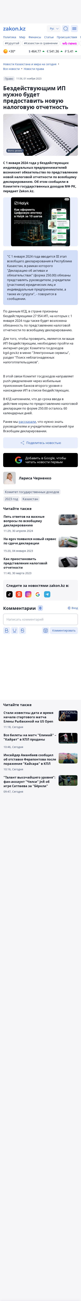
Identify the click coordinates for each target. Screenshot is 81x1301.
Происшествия (67, 37)
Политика (9, 37)
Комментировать (63, 630)
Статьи (49, 37)
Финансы (35, 37)
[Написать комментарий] (40, 619)
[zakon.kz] (14, 29)
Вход (75, 608)
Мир (22, 37)
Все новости (11, 69)
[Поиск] (65, 28)
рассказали (27, 422)
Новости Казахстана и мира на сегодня (29, 64)
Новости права (34, 69)
